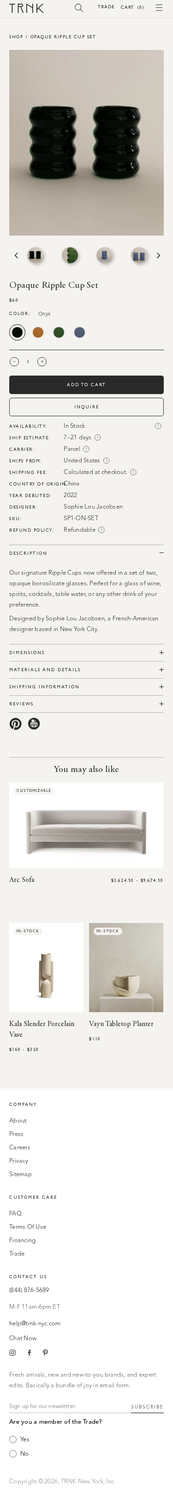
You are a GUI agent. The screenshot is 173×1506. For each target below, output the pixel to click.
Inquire (86, 406)
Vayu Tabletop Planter (121, 1024)
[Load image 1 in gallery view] (35, 255)
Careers (19, 1148)
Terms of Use (27, 1227)
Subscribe (147, 1407)
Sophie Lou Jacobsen (93, 507)
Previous (15, 255)
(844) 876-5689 (29, 1290)
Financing (22, 1241)
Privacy (18, 1161)
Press (16, 1134)
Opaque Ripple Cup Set (63, 36)
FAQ (15, 1214)
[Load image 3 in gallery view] (104, 255)
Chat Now (22, 1339)
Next (157, 255)
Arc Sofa (21, 880)
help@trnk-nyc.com (34, 1324)
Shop (16, 36)
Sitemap (20, 1175)
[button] (79, 7)
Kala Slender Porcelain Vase (41, 1029)
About (17, 1121)
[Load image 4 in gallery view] (139, 255)
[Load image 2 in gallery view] (70, 255)
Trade (106, 6)
